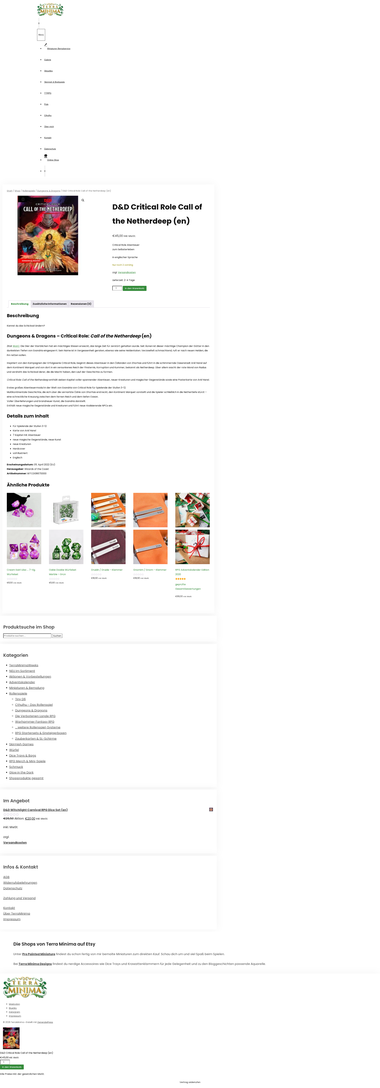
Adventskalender (22, 682)
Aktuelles (48, 71)
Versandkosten (127, 272)
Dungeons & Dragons (48, 190)
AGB (6, 877)
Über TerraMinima (16, 913)
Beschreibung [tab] (19, 304)
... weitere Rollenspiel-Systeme (37, 727)
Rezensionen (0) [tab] (81, 304)
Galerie (47, 60)
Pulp (46, 104)
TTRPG (47, 93)
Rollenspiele (29, 190)
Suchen (57, 635)
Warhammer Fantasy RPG (34, 722)
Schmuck (16, 767)
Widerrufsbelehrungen (20, 883)
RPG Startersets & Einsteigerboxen (40, 733)
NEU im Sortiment (22, 671)
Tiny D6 (20, 699)
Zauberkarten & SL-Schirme (36, 739)
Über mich (49, 126)
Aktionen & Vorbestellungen (30, 676)
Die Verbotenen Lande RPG (35, 716)
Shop (17, 190)
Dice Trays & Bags (22, 755)
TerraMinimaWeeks (23, 665)
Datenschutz (50, 149)
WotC (16, 346)
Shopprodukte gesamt (26, 778)
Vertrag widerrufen (190, 1082)
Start (9, 190)
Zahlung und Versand (19, 898)
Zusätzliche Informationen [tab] (50, 304)
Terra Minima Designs (35, 964)
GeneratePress (45, 1022)
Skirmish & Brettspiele (54, 82)
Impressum (11, 919)
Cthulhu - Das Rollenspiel (34, 705)
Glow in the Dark (21, 772)
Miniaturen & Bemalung (26, 688)
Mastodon (14, 1004)
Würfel (14, 750)
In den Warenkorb (134, 288)
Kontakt (47, 137)
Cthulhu (48, 115)
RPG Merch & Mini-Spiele (27, 761)
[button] (83, 200)
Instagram (14, 1011)
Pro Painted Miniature (38, 954)
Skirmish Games (21, 744)
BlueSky (13, 1008)
